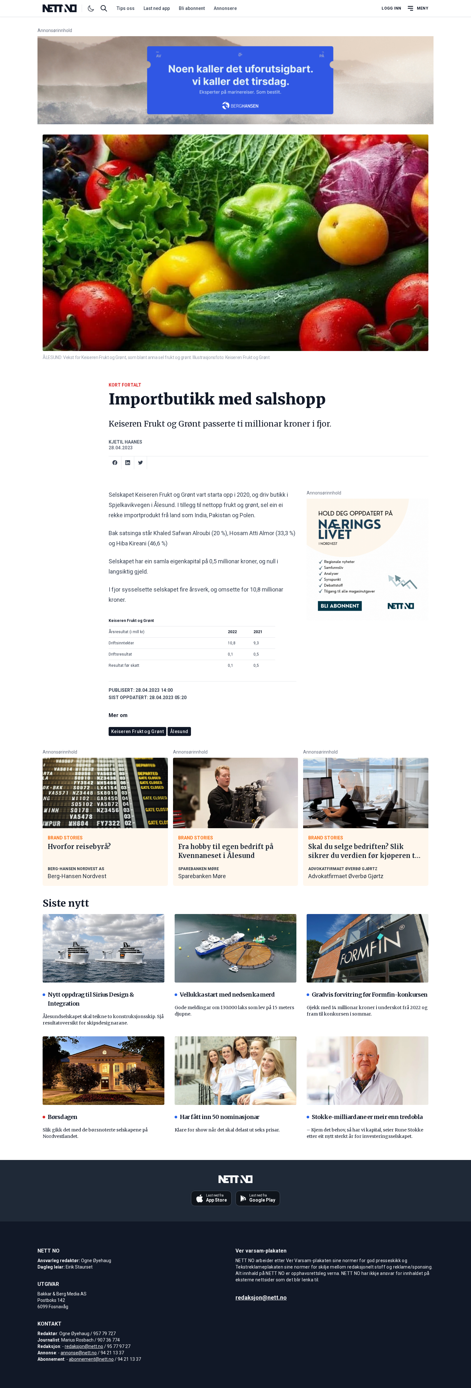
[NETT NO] (65, 8)
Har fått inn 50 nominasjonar (219, 1117)
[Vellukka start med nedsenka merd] (235, 948)
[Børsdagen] (103, 1070)
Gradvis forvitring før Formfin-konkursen (369, 994)
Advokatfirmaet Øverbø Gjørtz (346, 876)
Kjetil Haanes (125, 442)
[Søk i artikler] (104, 8)
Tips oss (126, 8)
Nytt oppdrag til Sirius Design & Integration (91, 999)
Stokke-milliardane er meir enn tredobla (367, 1117)
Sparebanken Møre (202, 876)
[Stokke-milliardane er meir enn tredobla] (367, 1070)
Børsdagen (62, 1117)
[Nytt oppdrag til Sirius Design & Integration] (103, 948)
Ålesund (179, 731)
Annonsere (225, 8)
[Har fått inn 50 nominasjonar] (235, 1070)
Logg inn (391, 8)
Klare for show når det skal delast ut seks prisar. (227, 1130)
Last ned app (157, 8)
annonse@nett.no (79, 1352)
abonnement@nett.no (91, 1359)
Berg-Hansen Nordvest (77, 876)
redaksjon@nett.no (84, 1346)
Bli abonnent (192, 8)
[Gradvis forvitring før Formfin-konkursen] (367, 948)
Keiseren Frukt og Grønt (137, 731)
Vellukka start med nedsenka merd (227, 994)
